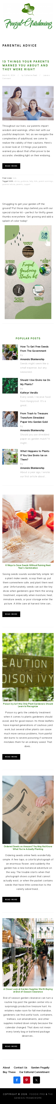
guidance (24, 181)
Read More (11, 166)
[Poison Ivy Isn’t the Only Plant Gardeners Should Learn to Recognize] (28, 700)
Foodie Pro (37, 1094)
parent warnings (46, 181)
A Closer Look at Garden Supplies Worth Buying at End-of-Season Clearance (28, 990)
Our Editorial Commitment (34, 1072)
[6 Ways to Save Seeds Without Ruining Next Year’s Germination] (28, 561)
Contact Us (20, 1067)
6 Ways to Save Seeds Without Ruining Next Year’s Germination (28, 566)
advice (17, 181)
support (27, 184)
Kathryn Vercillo (29, 392)
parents (19, 184)
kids (15, 178)
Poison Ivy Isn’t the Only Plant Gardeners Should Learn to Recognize (28, 705)
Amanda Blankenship (32, 359)
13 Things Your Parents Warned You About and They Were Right (25, 65)
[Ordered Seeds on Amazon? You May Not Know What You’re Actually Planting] (28, 843)
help (31, 181)
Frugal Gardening (28, 16)
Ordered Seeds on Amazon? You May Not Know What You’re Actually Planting (28, 847)
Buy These (9, 1072)
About (6, 1067)
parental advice (8, 184)
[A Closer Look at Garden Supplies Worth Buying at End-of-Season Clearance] (28, 985)
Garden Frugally (40, 1067)
